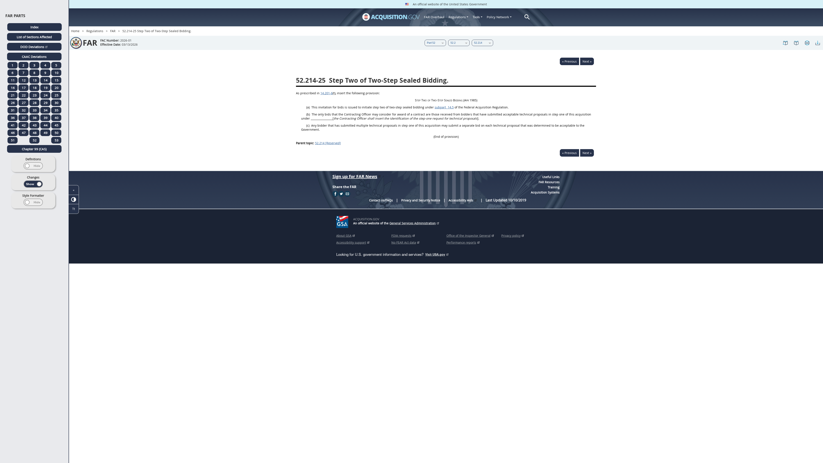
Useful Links (551, 177)
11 (13, 80)
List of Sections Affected (34, 37)
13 (35, 80)
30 (57, 102)
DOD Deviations (32, 47)
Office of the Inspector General (468, 236)
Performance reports (461, 242)
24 (46, 95)
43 (35, 125)
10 (57, 72)
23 (35, 95)
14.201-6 (326, 93)
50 (57, 132)
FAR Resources (549, 182)
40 (57, 117)
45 (57, 125)
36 (13, 117)
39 (46, 117)
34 (46, 110)
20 (57, 87)
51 (13, 140)
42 (24, 125)
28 (35, 102)
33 (35, 110)
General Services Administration (412, 223)
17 (24, 87)
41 (13, 125)
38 (35, 117)
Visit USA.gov (435, 254)
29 (46, 102)
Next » (587, 61)
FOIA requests (401, 236)
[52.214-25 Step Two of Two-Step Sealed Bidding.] (785, 42)
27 (24, 102)
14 (46, 80)
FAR (113, 31)
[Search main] (527, 17)
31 (13, 110)
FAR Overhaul (434, 17)
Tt (73, 209)
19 (46, 87)
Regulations (457, 17)
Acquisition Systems (545, 192)
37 (24, 117)
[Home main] (391, 17)
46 (13, 132)
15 (57, 80)
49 (46, 132)
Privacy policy (511, 236)
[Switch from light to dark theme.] (74, 199)
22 (24, 95)
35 (57, 110)
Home (75, 31)
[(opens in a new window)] (343, 221)
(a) (308, 107)
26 (13, 102)
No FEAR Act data (403, 242)
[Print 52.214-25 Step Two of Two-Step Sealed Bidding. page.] (807, 42)
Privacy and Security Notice (420, 200)
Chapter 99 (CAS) (34, 149)
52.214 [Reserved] (328, 143)
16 (13, 87)
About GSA (343, 236)
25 (57, 95)
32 (24, 110)
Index (34, 27)
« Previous (569, 61)
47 (24, 132)
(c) (307, 125)
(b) (308, 114)
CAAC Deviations (34, 56)
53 (57, 140)
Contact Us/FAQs (381, 200)
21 (13, 95)
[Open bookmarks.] (796, 42)
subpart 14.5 (444, 107)
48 (35, 132)
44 (46, 125)
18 (35, 87)
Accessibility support (351, 242)
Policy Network (498, 17)
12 (24, 80)
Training (554, 187)
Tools (477, 17)
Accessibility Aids (461, 200)
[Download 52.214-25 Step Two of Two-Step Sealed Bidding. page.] (817, 42)
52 (35, 140)
